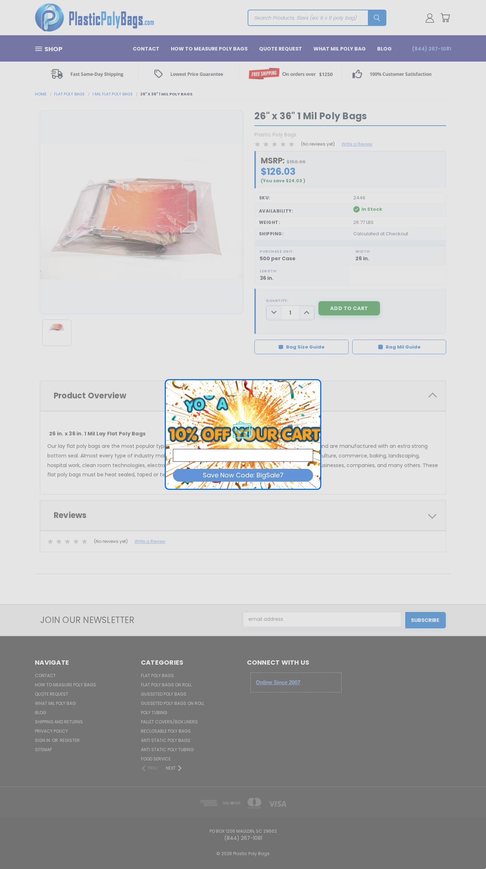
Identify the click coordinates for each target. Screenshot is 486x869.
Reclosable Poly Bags (166, 731)
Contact (146, 48)
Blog (384, 48)
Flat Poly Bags (157, 675)
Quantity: (277, 300)
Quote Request (280, 48)
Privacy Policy (51, 731)
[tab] (243, 515)
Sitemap (43, 750)
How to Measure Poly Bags (209, 48)
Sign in (43, 740)
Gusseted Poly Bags (163, 694)
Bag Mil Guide (403, 347)
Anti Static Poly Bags (165, 740)
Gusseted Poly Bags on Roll (172, 703)
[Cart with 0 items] (445, 18)
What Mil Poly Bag (339, 48)
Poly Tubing (154, 713)
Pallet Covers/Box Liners (169, 722)
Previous (467, 846)
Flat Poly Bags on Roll (166, 685)
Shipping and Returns (59, 722)
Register (70, 740)
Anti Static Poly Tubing (167, 750)
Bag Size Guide (305, 347)
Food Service (156, 759)
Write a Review (357, 144)
